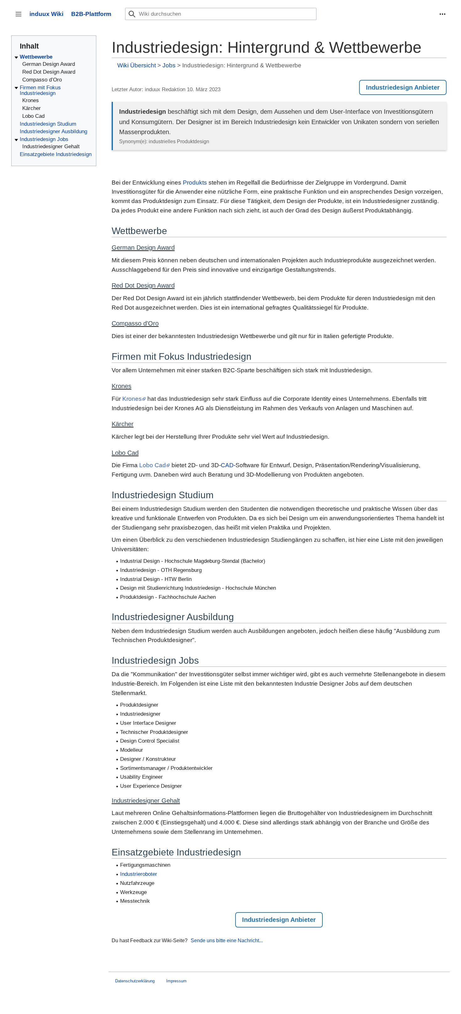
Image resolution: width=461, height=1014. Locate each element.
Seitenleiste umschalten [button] (20, 17)
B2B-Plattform (91, 13)
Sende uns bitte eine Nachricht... (227, 940)
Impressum (176, 981)
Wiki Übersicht (136, 65)
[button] (442, 14)
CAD (227, 465)
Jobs (169, 65)
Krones (132, 398)
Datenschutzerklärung (135, 981)
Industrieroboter (138, 874)
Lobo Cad (152, 465)
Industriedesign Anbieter (403, 87)
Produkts (195, 182)
